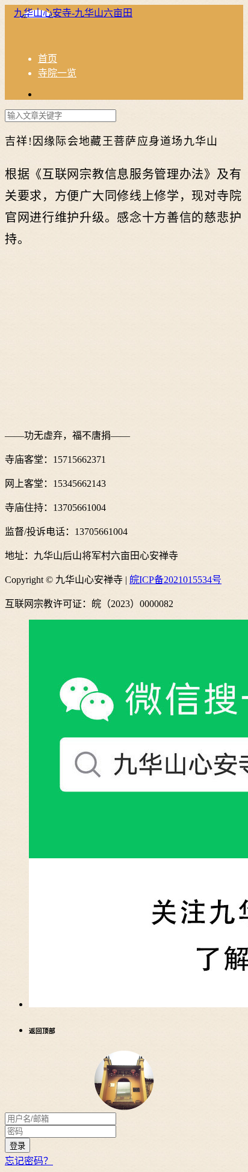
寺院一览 (57, 73)
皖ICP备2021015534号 (175, 580)
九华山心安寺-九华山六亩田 (73, 13)
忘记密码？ (29, 1161)
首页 (47, 58)
